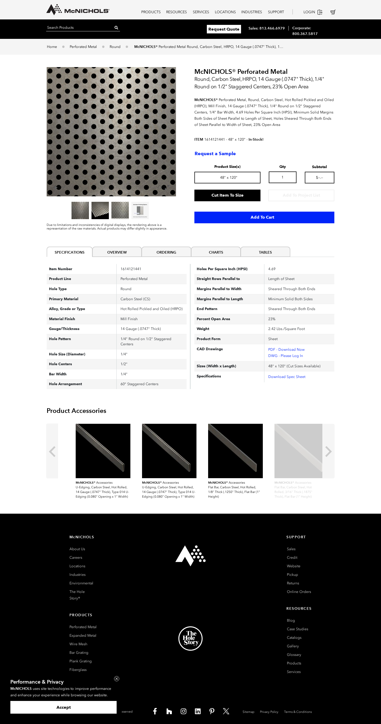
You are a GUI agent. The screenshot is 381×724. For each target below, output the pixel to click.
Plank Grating (80, 661)
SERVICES (201, 12)
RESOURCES (176, 12)
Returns (293, 583)
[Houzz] (169, 711)
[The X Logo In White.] (226, 711)
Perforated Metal (83, 47)
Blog (291, 620)
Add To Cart (262, 217)
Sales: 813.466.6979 (267, 28)
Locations (77, 566)
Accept (64, 707)
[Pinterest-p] (212, 711)
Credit (292, 557)
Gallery (293, 646)
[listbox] (111, 210)
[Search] (116, 27)
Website (293, 566)
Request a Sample (215, 153)
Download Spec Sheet (286, 377)
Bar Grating (78, 652)
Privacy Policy (269, 712)
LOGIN (309, 12)
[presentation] (52, 451)
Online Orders (299, 592)
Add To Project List (301, 195)
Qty (282, 167)
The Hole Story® (77, 595)
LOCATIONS (225, 12)
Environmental (81, 583)
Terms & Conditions (298, 712)
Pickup (292, 574)
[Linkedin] (197, 711)
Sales (291, 549)
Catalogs (294, 637)
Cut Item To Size (227, 195)
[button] (111, 131)
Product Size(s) (227, 167)
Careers (75, 557)
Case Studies (297, 629)
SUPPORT (276, 12)
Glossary (294, 655)
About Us (77, 549)
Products (294, 663)
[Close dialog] (116, 678)
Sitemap (249, 712)
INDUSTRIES (251, 12)
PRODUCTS (151, 12)
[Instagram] (183, 711)
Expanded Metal (82, 635)
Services (294, 672)
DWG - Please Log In (285, 356)
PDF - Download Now (286, 349)
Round (115, 47)
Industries (77, 574)
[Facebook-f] (155, 711)
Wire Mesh (78, 644)
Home (52, 47)
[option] (80, 210)
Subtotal (319, 167)
